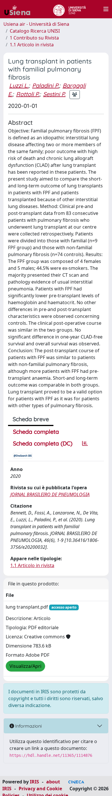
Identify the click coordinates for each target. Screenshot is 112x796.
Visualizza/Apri (25, 666)
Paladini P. (45, 85)
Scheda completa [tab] (36, 431)
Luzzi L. (18, 85)
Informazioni (28, 726)
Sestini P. (54, 94)
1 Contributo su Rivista (34, 38)
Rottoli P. (27, 94)
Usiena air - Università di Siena (36, 24)
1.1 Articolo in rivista (32, 44)
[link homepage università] (69, 9)
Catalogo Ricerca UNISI (35, 31)
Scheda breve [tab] (31, 419)
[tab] (85, 443)
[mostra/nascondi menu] (106, 9)
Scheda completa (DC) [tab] (42, 443)
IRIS (34, 782)
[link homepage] (19, 9)
